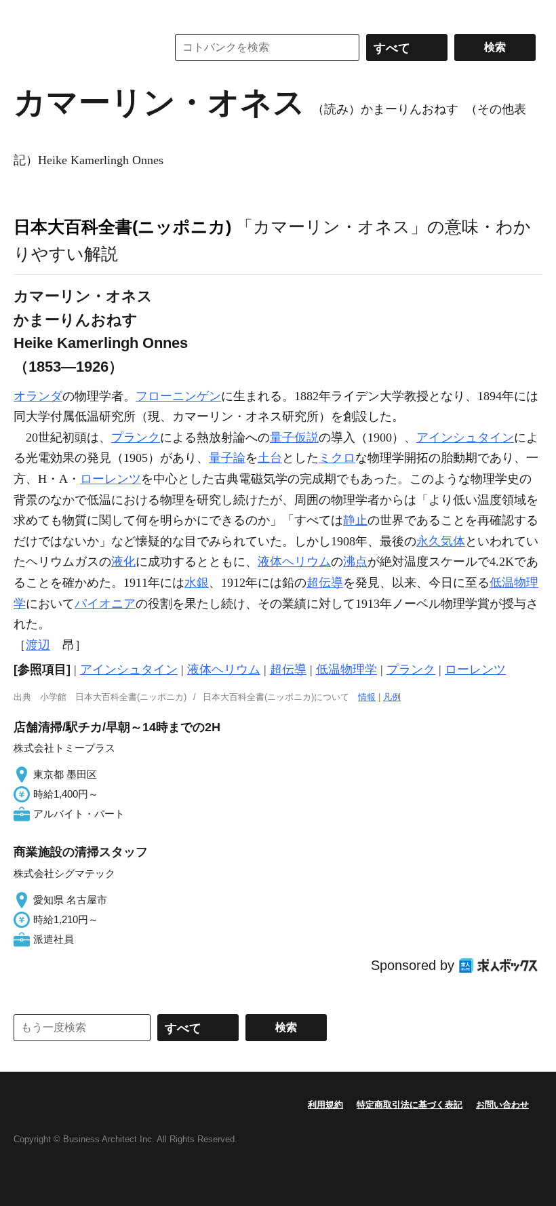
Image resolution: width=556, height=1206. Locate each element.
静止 (355, 520)
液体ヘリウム (294, 561)
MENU (27, 13)
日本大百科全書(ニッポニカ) (122, 226)
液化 (123, 561)
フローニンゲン (178, 396)
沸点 (355, 561)
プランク (135, 437)
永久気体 (440, 541)
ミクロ (337, 458)
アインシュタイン (465, 437)
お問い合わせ (502, 1105)
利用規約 (325, 1105)
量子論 (227, 458)
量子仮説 (294, 437)
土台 (270, 458)
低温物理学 (346, 669)
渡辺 (38, 645)
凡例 (392, 697)
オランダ (38, 396)
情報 (367, 697)
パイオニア (105, 603)
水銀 (196, 582)
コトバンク (81, 47)
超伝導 (324, 582)
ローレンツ (110, 479)
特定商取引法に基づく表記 (409, 1105)
